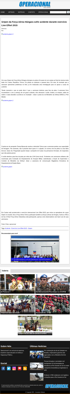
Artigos (11, 12)
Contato (31, 12)
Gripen (30, 228)
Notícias (21, 12)
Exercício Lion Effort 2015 (19, 228)
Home (3, 12)
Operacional (43, 12)
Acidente (7, 228)
